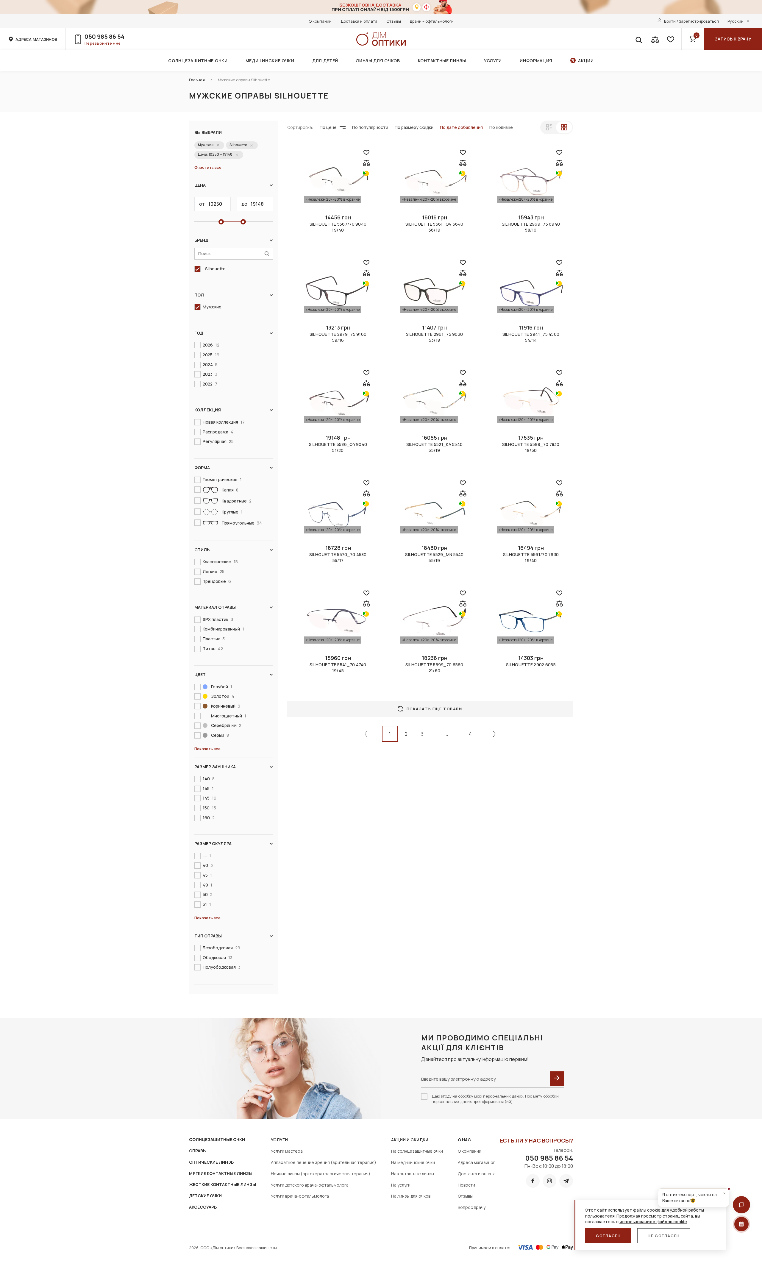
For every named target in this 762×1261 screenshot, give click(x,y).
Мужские (212, 307)
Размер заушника (215, 767)
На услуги (400, 1185)
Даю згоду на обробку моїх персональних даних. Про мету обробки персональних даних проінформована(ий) (495, 1098)
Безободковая (221, 948)
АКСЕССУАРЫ (203, 1207)
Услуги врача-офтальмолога (300, 1196)
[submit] (557, 1078)
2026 (211, 345)
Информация (536, 60)
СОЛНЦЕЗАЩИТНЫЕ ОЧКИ (217, 1139)
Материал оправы (215, 607)
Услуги (493, 60)
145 (208, 788)
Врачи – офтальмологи (432, 21)
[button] (741, 1204)
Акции (586, 60)
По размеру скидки (414, 127)
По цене (328, 127)
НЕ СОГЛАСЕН (664, 1235)
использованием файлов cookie (653, 1221)
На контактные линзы (412, 1173)
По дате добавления (461, 127)
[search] (638, 39)
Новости (466, 1185)
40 (208, 865)
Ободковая (217, 957)
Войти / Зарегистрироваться (691, 21)
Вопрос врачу (471, 1207)
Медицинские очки (270, 60)
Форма (202, 467)
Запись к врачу (733, 39)
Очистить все (207, 167)
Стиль (202, 550)
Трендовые (217, 581)
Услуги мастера (287, 1151)
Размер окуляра (213, 843)
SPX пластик (218, 619)
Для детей (325, 60)
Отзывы (393, 21)
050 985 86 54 (104, 36)
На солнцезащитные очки (417, 1151)
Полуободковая (222, 967)
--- (207, 856)
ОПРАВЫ (198, 1151)
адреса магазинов (36, 39)
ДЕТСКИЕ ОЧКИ (205, 1195)
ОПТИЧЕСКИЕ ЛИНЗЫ (212, 1162)
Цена (200, 185)
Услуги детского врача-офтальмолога (310, 1185)
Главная (197, 79)
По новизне (501, 127)
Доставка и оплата (359, 21)
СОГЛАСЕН (608, 1235)
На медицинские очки (413, 1162)
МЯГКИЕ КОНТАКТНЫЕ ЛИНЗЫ (220, 1173)
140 (209, 778)
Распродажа (218, 432)
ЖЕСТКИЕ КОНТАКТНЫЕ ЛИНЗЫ (222, 1184)
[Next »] (494, 734)
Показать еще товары (435, 708)
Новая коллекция (224, 422)
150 (209, 808)
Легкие (213, 571)
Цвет (200, 674)
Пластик (214, 639)
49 (207, 885)
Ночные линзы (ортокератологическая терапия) (320, 1173)
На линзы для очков (410, 1196)
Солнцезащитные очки (197, 60)
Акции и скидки (409, 1140)
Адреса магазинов (476, 1162)
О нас (464, 1140)
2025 (211, 355)
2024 (210, 364)
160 (209, 817)
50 (208, 894)
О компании (320, 21)
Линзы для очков (378, 60)
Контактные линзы (442, 60)
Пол (199, 295)
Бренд (201, 240)
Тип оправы (208, 936)
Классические (220, 561)
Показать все (207, 748)
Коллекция (207, 410)
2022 (210, 384)
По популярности (370, 127)
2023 (210, 374)
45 (207, 875)
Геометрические (222, 479)
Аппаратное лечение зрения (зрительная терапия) (323, 1162)
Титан (213, 648)
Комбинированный (223, 629)
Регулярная (218, 441)
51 (207, 904)
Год (198, 333)
